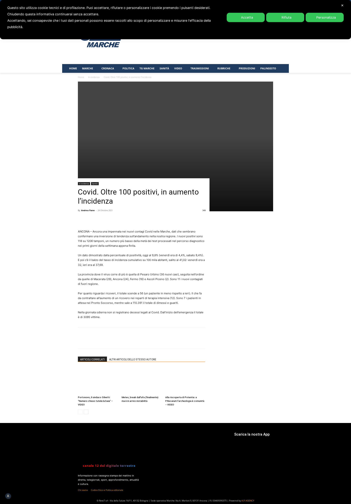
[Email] (137, 341)
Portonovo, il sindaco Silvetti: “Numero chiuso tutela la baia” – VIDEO (95, 401)
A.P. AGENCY (247, 500)
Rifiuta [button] (286, 17)
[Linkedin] (129, 341)
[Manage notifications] (8, 496)
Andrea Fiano (88, 210)
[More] (146, 341)
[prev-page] (80, 412)
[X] (112, 341)
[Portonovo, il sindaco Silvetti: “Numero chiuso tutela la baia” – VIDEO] (98, 380)
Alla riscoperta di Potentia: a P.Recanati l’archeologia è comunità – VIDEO (184, 401)
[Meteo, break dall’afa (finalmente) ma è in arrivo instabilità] (141, 380)
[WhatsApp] (120, 341)
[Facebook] (103, 341)
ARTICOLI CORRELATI (92, 359)
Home (81, 77)
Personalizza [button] (326, 17)
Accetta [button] (247, 17)
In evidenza (94, 77)
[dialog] (175, 19)
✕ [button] (342, 5)
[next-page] (86, 412)
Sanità (95, 183)
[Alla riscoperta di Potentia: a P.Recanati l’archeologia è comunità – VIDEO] (185, 380)
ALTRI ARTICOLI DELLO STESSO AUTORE (132, 359)
